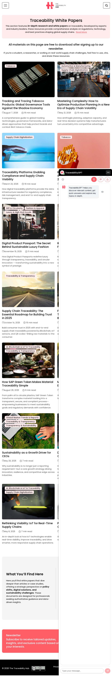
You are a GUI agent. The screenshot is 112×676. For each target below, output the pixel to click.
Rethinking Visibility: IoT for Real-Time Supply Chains (27, 525)
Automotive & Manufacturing (75, 66)
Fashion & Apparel (35, 208)
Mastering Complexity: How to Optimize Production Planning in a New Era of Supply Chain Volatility (83, 104)
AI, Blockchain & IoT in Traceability (23, 347)
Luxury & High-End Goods (18, 212)
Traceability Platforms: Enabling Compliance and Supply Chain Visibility (23, 175)
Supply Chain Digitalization (74, 70)
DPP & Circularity (14, 208)
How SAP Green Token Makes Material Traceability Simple (27, 383)
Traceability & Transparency (20, 276)
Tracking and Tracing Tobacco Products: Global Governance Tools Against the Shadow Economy (26, 104)
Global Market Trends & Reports (22, 417)
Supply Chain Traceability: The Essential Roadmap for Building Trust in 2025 (27, 314)
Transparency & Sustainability (21, 425)
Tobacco (10, 66)
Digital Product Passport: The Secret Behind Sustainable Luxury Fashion (26, 245)
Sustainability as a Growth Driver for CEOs (26, 454)
